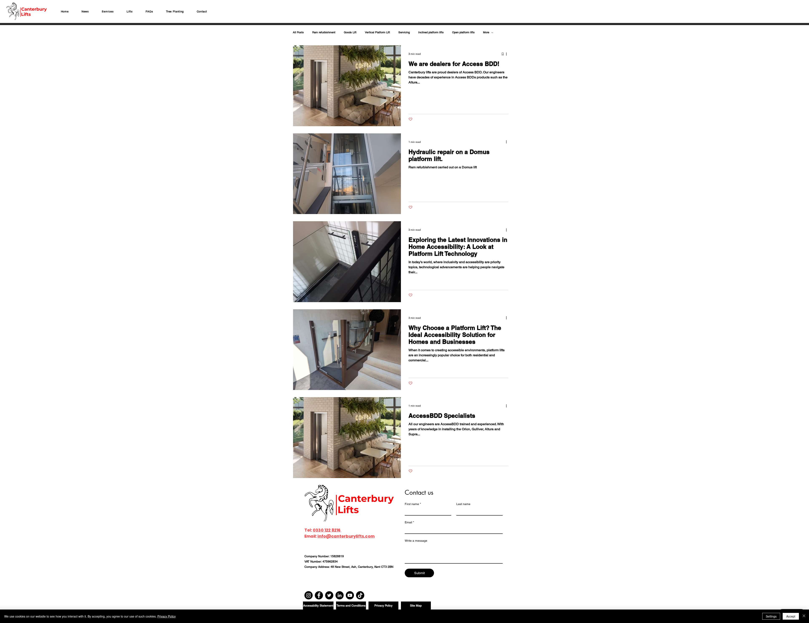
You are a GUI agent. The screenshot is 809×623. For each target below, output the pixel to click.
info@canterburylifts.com (346, 536)
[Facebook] (319, 595)
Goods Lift (350, 32)
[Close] (803, 616)
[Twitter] (329, 595)
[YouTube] (350, 595)
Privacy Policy (166, 616)
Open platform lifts (463, 32)
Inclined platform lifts (431, 32)
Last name (463, 504)
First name (413, 504)
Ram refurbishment (323, 32)
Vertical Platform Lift (377, 32)
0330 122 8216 (327, 530)
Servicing (404, 32)
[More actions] (507, 53)
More (486, 32)
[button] (107, 11)
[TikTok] (360, 595)
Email (409, 522)
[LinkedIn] (339, 595)
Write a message (416, 540)
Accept (790, 616)
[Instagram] (308, 595)
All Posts (298, 32)
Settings (771, 616)
